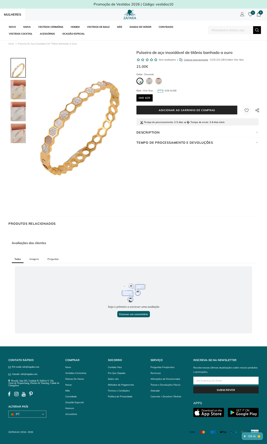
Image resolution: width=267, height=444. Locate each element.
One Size (145, 97)
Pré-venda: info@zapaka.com (25, 367)
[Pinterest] (30, 394)
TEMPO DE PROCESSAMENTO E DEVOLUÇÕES (174, 142)
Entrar (241, 15)
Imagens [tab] (34, 259)
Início (11, 43)
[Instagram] (16, 394)
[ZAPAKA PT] (130, 14)
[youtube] (23, 394)
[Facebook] (9, 394)
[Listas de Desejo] (246, 110)
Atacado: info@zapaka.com (24, 374)
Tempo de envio (199, 122)
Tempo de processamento (158, 122)
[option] (80, 126)
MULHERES (12, 14)
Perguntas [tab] (53, 259)
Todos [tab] (17, 259)
